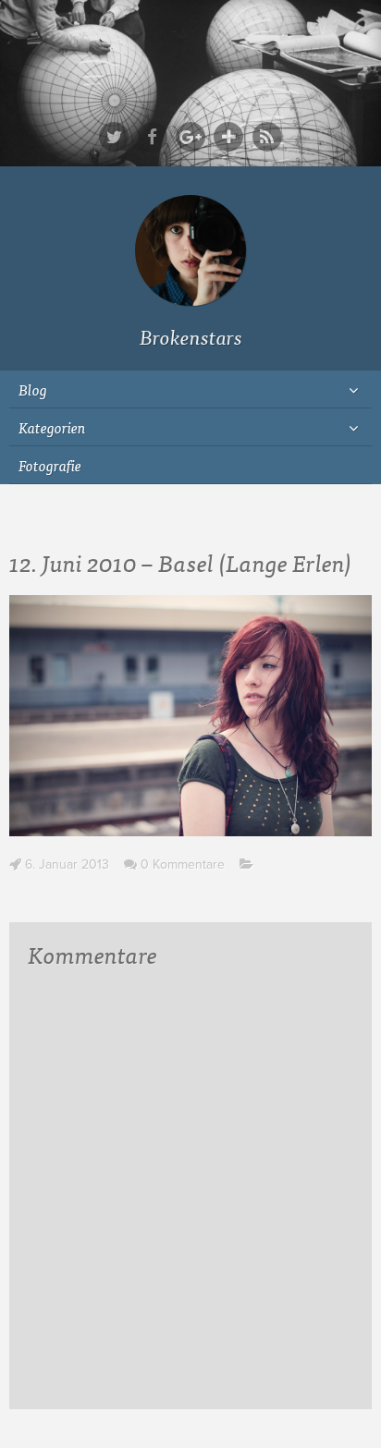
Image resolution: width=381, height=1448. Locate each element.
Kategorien (52, 427)
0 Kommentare (182, 864)
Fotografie (49, 465)
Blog (32, 389)
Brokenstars (191, 336)
